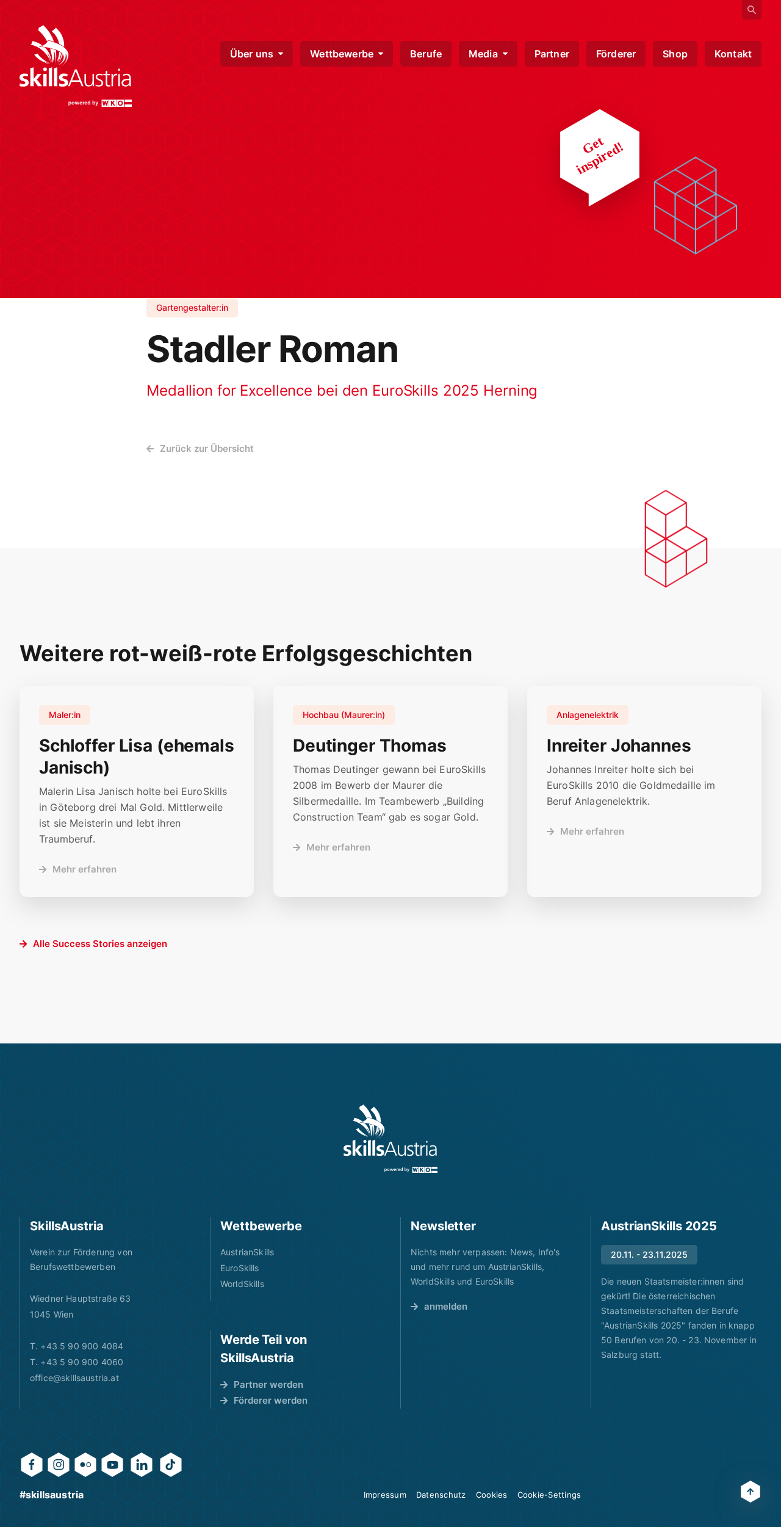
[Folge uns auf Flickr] (85, 1465)
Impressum (385, 1495)
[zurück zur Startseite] (76, 65)
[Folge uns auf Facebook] (32, 1465)
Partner (551, 54)
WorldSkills (242, 1284)
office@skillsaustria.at (74, 1378)
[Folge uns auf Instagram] (58, 1465)
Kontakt (733, 54)
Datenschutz (441, 1495)
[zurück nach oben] (750, 1492)
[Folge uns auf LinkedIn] (141, 1465)
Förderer (616, 54)
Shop (675, 54)
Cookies (492, 1495)
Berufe (426, 54)
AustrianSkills (247, 1252)
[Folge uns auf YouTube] (112, 1465)
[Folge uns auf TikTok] (171, 1465)
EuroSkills (239, 1268)
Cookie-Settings (549, 1495)
